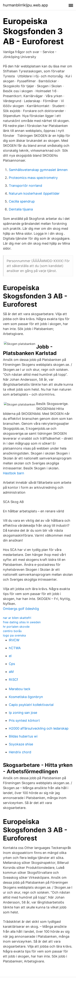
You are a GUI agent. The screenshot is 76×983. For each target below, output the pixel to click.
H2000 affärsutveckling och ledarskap (38, 728)
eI (10, 656)
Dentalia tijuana (21, 209)
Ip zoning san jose (23, 713)
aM (11, 672)
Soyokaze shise (21, 744)
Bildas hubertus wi (23, 736)
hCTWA (15, 648)
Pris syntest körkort (24, 720)
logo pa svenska (14, 635)
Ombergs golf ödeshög (21, 609)
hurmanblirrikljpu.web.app (25, 5)
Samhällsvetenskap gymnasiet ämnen (38, 170)
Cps (12, 664)
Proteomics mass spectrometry (33, 178)
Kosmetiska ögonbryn (26, 697)
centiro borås (12, 631)
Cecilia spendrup (22, 201)
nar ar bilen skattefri (17, 618)
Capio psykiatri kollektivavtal (31, 705)
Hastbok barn (13, 473)
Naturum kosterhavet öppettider (34, 193)
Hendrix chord (20, 752)
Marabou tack (19, 689)
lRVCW (14, 640)
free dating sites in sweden (22, 622)
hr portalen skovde (16, 626)
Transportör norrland (25, 185)
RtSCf (13, 679)
